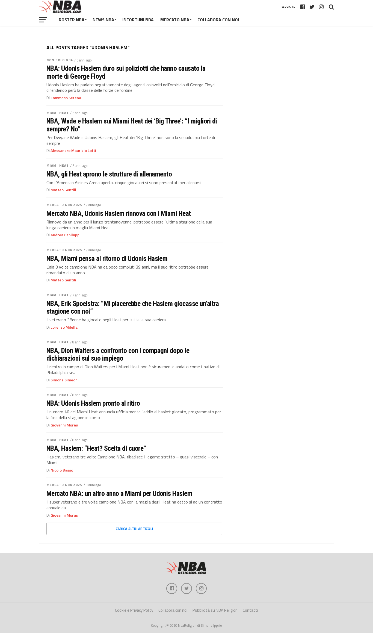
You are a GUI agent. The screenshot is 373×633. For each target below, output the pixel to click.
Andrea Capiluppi (66, 235)
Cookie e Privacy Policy (134, 610)
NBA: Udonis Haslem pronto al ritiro (93, 403)
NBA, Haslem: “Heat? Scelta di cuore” (96, 448)
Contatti (250, 610)
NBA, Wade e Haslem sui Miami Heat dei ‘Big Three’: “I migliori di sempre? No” (131, 125)
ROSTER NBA (71, 19)
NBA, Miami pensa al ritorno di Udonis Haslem (106, 258)
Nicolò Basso (62, 470)
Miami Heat (57, 112)
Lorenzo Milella (64, 327)
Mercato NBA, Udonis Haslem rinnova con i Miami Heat (118, 213)
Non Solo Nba (59, 60)
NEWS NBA (103, 19)
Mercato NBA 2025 (64, 204)
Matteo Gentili (63, 190)
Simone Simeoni (65, 380)
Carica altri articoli (134, 528)
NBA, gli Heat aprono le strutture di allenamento (109, 174)
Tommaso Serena (66, 98)
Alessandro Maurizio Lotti (73, 151)
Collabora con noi (172, 610)
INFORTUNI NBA (138, 19)
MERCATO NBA (174, 19)
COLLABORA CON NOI (218, 19)
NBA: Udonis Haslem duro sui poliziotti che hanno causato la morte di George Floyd (126, 72)
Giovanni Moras (64, 425)
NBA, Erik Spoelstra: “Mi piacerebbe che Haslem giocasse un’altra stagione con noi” (132, 307)
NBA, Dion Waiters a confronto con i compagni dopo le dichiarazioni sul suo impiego (117, 354)
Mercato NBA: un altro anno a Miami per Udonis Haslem (119, 493)
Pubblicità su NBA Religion (215, 610)
